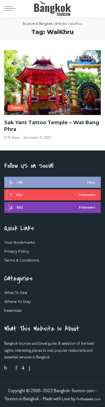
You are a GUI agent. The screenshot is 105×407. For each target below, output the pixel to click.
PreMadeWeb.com (88, 399)
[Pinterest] (52, 194)
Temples (17, 107)
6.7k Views (12, 137)
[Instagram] (52, 207)
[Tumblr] (29, 367)
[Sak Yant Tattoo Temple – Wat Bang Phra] (52, 82)
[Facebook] (52, 182)
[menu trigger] (11, 8)
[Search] (97, 8)
